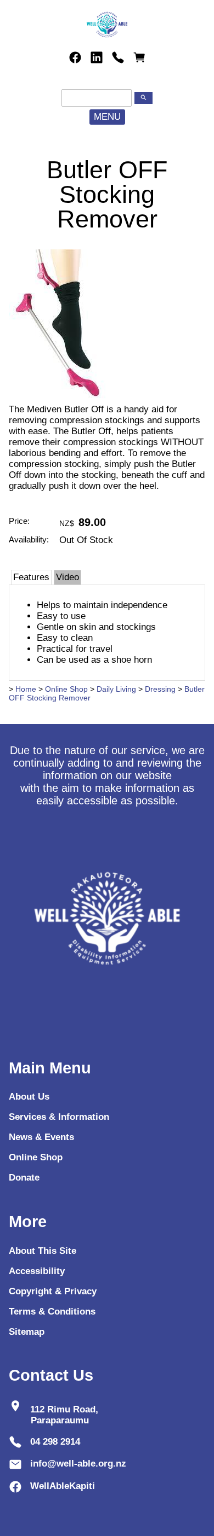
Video (67, 577)
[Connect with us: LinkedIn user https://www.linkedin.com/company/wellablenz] (96, 57)
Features (31, 577)
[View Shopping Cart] (139, 57)
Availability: (29, 539)
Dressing (160, 689)
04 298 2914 (55, 1441)
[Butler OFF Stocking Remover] (57, 401)
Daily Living (116, 689)
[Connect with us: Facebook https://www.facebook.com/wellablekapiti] (75, 57)
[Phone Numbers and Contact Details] (118, 57)
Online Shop (66, 689)
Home (25, 689)
